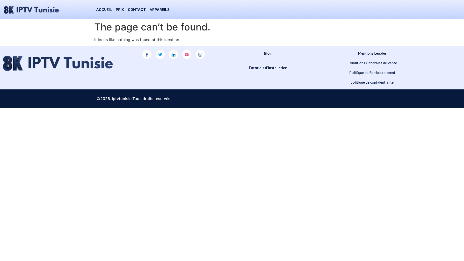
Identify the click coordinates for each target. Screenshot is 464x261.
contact (137, 9)
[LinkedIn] (173, 54)
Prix (120, 9)
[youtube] (187, 54)
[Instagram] (200, 54)
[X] (160, 54)
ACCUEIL (104, 9)
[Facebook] (147, 54)
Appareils (160, 9)
